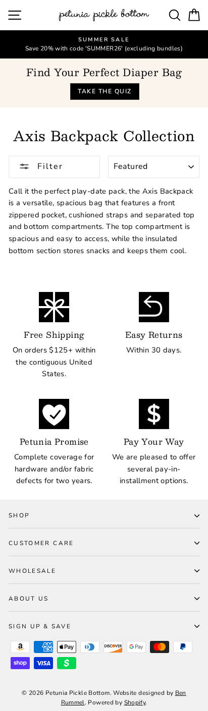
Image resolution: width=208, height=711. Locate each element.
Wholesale (32, 571)
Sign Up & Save (40, 626)
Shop (19, 515)
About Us (29, 599)
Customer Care (41, 543)
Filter (48, 166)
